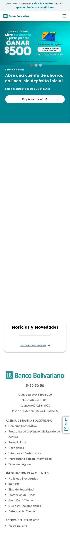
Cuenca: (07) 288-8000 (35, 405)
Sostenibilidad (17, 442)
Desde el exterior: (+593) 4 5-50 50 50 (35, 411)
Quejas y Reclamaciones (24, 506)
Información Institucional (24, 453)
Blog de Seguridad (21, 489)
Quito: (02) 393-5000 (35, 400)
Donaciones (16, 448)
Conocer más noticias (33, 345)
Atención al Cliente (20, 500)
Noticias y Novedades (23, 478)
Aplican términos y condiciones (35, 7)
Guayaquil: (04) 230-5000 (35, 394)
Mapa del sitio (17, 525)
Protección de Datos (21, 495)
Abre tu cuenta (42, 3)
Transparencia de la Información (30, 458)
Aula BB (13, 484)
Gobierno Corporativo (22, 426)
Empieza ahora (32, 99)
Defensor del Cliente (21, 511)
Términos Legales (19, 464)
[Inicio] (16, 16)
